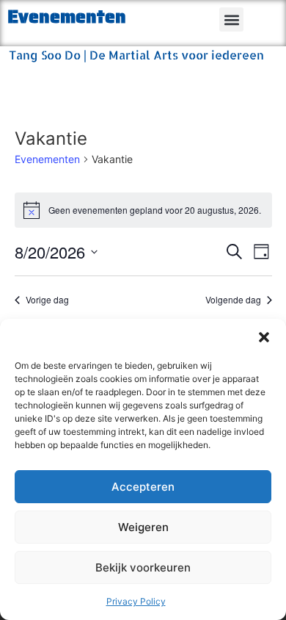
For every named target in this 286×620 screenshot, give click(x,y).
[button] (264, 337)
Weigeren (143, 527)
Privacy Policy (136, 601)
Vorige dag (47, 300)
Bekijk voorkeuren (143, 567)
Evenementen (47, 159)
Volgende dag (233, 300)
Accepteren (143, 487)
